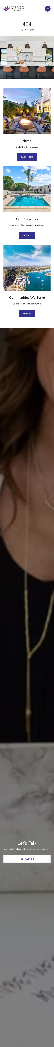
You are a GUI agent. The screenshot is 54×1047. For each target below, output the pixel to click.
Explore (27, 313)
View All (27, 235)
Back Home (27, 157)
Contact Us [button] (27, 859)
